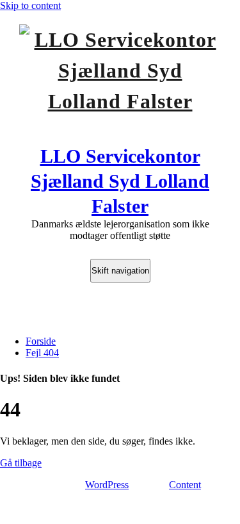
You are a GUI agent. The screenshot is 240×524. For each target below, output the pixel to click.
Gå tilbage (21, 462)
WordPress (107, 484)
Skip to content (30, 5)
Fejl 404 (42, 352)
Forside (41, 341)
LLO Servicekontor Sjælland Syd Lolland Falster (120, 181)
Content (185, 484)
